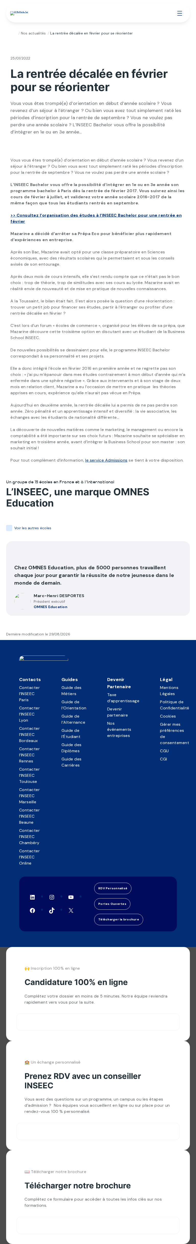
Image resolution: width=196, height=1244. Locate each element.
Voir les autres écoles (32, 528)
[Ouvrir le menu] (180, 13)
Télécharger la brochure (118, 919)
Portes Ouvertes (112, 904)
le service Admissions (106, 460)
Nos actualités (33, 33)
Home (14, 33)
